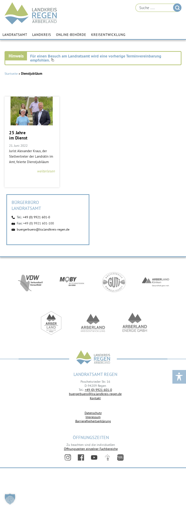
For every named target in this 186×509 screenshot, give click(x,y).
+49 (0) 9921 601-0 (36, 217)
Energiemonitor (120, 457)
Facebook (81, 457)
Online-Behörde (71, 34)
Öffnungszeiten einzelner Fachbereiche (91, 449)
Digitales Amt (107, 457)
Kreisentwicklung (108, 34)
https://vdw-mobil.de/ (30, 282)
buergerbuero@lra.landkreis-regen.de (43, 229)
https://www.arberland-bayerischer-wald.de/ (51, 323)
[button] (10, 499)
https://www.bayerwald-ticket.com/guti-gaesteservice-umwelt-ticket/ (113, 282)
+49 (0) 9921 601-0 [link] (98, 390)
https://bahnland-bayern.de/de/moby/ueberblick (72, 282)
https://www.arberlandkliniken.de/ (155, 282)
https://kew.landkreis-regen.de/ (93, 323)
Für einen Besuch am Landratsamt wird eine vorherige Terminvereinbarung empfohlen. (95, 58)
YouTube (94, 457)
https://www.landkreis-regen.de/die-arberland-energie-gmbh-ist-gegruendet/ (134, 323)
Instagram (68, 457)
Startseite (11, 74)
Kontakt (95, 398)
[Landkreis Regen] (93, 357)
